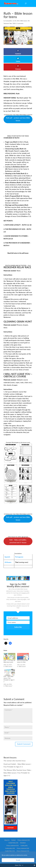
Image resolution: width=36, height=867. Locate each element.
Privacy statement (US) (24, 840)
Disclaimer (23, 843)
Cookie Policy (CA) (10, 851)
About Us (6, 840)
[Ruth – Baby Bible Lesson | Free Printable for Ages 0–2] (9, 672)
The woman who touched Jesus (15, 761)
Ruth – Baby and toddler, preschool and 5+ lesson (18, 541)
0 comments (20, 23)
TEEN (14, 23)
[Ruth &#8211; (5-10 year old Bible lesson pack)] (9, 656)
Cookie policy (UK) (10, 848)
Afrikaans (8, 562)
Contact (13, 840)
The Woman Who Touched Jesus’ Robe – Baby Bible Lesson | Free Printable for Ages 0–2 (18, 772)
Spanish (7, 557)
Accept (18, 860)
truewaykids (8, 20)
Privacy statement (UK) (23, 848)
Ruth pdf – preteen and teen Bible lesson (18, 119)
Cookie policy (24, 845)
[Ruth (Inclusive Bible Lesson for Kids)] (23, 656)
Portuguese (19, 557)
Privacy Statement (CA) (23, 851)
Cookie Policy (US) (13, 843)
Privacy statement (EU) (12, 845)
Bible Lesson (23, 20)
